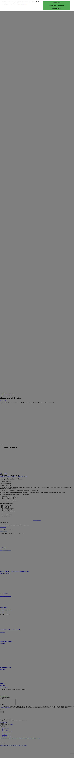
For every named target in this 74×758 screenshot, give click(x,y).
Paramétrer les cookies (56, 2)
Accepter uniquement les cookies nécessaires (56, 5)
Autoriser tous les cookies (56, 8)
